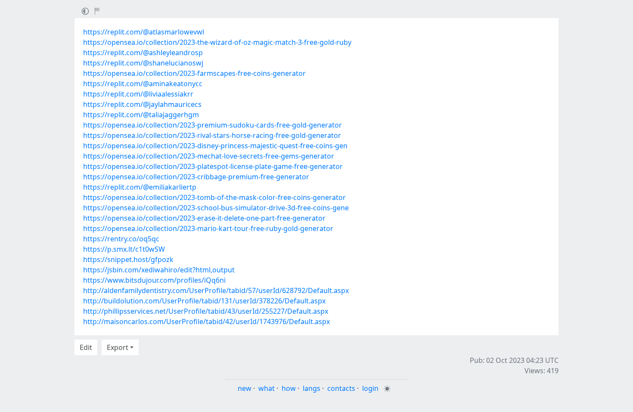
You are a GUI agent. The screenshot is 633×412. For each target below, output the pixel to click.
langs (311, 388)
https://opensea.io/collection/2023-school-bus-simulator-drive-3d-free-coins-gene (216, 207)
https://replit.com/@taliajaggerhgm (141, 114)
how (289, 388)
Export (117, 347)
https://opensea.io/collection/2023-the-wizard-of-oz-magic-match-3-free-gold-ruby (217, 42)
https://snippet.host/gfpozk (128, 259)
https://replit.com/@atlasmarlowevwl (143, 32)
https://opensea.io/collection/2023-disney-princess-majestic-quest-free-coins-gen (215, 145)
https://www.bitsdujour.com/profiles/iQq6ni (154, 280)
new (244, 388)
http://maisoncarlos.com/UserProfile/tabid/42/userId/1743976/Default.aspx (206, 321)
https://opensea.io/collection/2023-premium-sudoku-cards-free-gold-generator (212, 125)
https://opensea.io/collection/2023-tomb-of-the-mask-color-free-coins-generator (214, 197)
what (266, 388)
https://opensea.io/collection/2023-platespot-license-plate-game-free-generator (213, 166)
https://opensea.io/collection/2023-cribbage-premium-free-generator (196, 176)
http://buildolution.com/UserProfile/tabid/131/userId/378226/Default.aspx (204, 301)
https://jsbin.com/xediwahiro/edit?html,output (159, 270)
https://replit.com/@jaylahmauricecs (142, 104)
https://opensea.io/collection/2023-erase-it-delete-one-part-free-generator (204, 218)
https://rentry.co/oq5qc (121, 238)
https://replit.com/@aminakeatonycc (142, 83)
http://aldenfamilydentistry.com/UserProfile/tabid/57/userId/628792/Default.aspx (216, 290)
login (370, 388)
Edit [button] (86, 347)
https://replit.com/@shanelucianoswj (143, 63)
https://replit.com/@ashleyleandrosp (143, 52)
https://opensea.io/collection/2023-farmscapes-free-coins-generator (194, 73)
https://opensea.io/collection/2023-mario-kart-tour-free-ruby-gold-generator (208, 228)
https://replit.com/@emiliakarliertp (139, 187)
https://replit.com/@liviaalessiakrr (138, 94)
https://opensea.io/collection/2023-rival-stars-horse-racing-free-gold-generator (212, 135)
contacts (341, 388)
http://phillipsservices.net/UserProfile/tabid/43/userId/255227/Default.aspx (205, 311)
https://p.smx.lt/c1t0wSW (124, 249)
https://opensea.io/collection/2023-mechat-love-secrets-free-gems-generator (208, 156)
